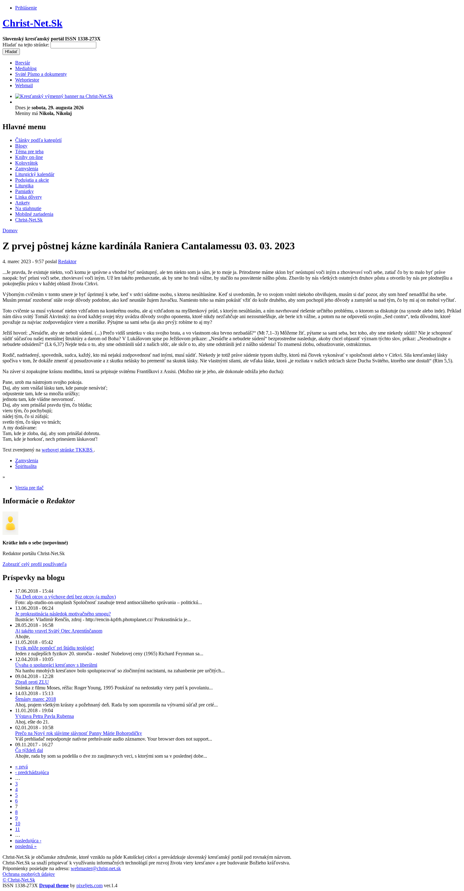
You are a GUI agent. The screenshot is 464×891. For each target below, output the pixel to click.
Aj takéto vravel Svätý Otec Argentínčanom (58, 630)
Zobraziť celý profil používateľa (35, 564)
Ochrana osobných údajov (29, 874)
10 (17, 823)
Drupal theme (54, 885)
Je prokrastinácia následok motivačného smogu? (63, 613)
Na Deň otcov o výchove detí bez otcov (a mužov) (65, 596)
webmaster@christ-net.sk (96, 868)
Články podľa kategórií (38, 140)
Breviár (22, 62)
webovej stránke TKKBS (68, 449)
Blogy (21, 145)
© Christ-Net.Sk (19, 879)
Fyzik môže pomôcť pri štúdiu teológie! (54, 648)
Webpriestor (27, 79)
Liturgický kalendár (34, 174)
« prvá (21, 766)
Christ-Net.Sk (32, 23)
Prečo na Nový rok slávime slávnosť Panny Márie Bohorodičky (78, 733)
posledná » (26, 846)
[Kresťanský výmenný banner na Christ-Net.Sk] (64, 96)
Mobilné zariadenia (34, 214)
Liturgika (24, 185)
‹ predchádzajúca (32, 772)
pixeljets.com (89, 885)
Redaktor (67, 261)
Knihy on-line (29, 157)
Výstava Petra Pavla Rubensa (44, 716)
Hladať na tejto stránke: (27, 44)
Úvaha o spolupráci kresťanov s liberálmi (56, 665)
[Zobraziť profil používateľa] (10, 533)
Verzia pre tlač (29, 487)
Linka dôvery (28, 197)
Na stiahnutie (28, 208)
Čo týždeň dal (29, 750)
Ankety (22, 202)
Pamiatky (24, 191)
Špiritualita (26, 466)
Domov (10, 230)
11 (17, 829)
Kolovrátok (26, 163)
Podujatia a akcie (32, 180)
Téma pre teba (29, 151)
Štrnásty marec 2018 (35, 699)
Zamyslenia (26, 168)
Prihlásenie (26, 7)
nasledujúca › (28, 840)
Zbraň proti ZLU (32, 682)
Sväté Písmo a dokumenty (41, 74)
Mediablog (26, 68)
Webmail (24, 85)
